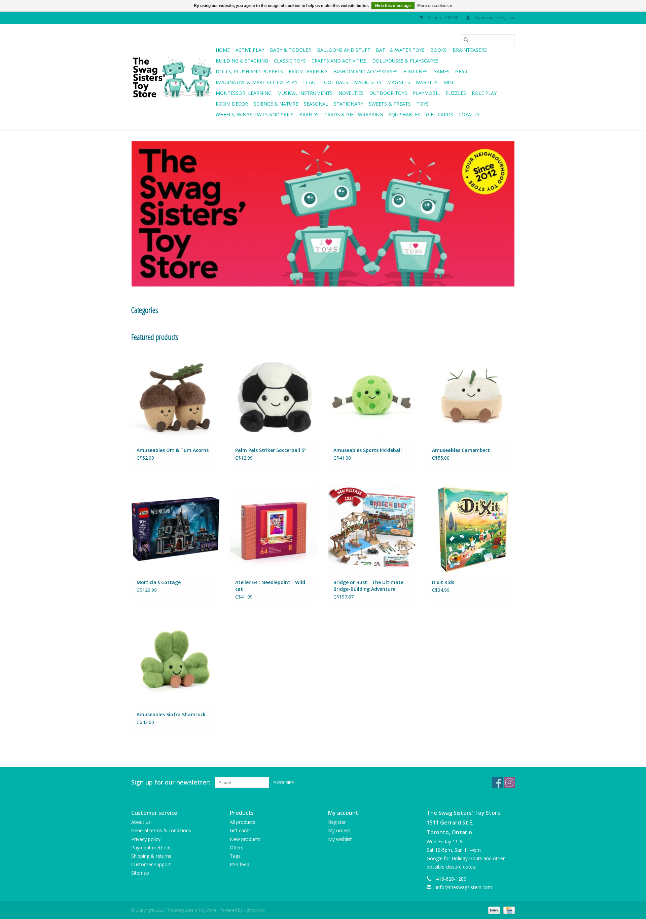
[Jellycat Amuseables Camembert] (471, 396)
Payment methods (151, 847)
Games (441, 71)
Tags (235, 856)
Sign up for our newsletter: (170, 782)
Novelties (351, 93)
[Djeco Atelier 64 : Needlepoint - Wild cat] (274, 529)
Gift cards (439, 114)
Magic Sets (368, 82)
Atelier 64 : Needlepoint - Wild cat (270, 585)
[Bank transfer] (493, 910)
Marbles (427, 82)
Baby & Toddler (290, 50)
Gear (461, 71)
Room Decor (232, 104)
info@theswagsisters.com (464, 887)
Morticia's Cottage (159, 582)
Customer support (151, 864)
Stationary (348, 104)
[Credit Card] (508, 910)
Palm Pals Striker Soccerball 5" (270, 450)
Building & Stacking (242, 61)
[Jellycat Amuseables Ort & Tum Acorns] (175, 396)
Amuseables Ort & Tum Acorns (173, 450)
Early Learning (308, 71)
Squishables (404, 114)
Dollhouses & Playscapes (405, 61)
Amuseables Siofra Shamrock (171, 714)
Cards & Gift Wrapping (353, 114)
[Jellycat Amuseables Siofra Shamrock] (175, 661)
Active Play (250, 50)
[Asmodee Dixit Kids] (471, 529)
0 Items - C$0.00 (443, 18)
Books (438, 50)
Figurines (415, 71)
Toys (423, 104)
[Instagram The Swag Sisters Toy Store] (509, 782)
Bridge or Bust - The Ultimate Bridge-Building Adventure (368, 585)
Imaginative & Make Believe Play (256, 82)
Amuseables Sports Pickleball (367, 450)
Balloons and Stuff (343, 50)
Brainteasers (470, 50)
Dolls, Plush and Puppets (249, 71)
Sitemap (140, 873)
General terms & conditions (161, 830)
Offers (236, 847)
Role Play (484, 93)
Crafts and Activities (339, 61)
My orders (339, 830)
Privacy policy (145, 839)
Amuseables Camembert (461, 450)
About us (141, 822)
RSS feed (239, 864)
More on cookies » (434, 5)
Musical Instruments (305, 93)
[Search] (466, 39)
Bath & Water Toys (400, 50)
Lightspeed (254, 910)
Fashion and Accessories (365, 71)
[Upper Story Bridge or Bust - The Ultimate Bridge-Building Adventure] (372, 529)
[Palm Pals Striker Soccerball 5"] (274, 396)
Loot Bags (334, 82)
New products (245, 839)
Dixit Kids (443, 582)
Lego (309, 82)
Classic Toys (290, 61)
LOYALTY (469, 114)
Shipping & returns (151, 856)
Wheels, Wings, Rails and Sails (254, 114)
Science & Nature (276, 104)
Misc (449, 82)
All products (242, 822)
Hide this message (393, 5)
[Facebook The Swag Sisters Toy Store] (497, 782)
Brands (309, 114)
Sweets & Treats (390, 104)
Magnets (398, 82)
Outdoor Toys (388, 93)
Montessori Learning (244, 93)
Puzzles (455, 93)
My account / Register (494, 18)
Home (223, 50)
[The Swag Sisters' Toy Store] (172, 77)
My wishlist (340, 839)
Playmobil (426, 93)
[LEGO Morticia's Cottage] (175, 529)
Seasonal (316, 104)
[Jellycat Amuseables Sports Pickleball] (372, 396)
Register (337, 822)
